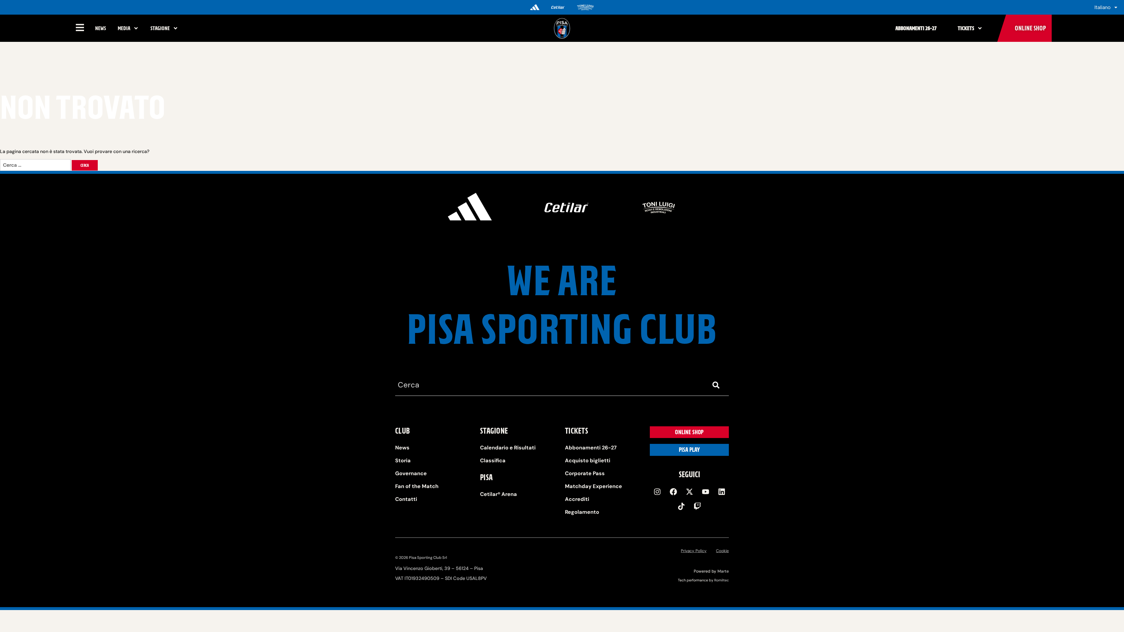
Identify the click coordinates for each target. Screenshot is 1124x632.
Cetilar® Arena (498, 494)
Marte (723, 571)
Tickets (966, 28)
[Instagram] (657, 491)
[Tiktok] (681, 506)
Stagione (160, 28)
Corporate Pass (585, 473)
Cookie (722, 550)
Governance (411, 473)
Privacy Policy (694, 550)
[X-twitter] (689, 491)
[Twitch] (697, 506)
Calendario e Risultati (508, 447)
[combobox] (550, 385)
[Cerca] (717, 385)
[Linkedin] (721, 491)
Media (124, 28)
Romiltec (721, 580)
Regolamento (582, 512)
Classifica (493, 460)
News (100, 28)
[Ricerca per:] (36, 165)
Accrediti (577, 499)
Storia (403, 460)
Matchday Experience (593, 486)
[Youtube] (705, 491)
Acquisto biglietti (587, 460)
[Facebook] (673, 491)
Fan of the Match (416, 486)
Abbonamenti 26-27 (916, 28)
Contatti (406, 499)
